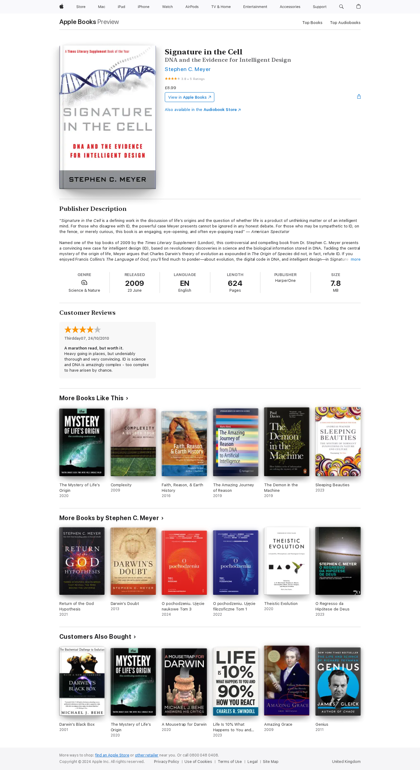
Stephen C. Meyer (188, 69)
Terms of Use (230, 762)
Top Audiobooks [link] (345, 22)
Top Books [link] (312, 22)
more (356, 259)
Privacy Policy (166, 762)
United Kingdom (346, 762)
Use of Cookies (198, 762)
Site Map (270, 762)
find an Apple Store (112, 755)
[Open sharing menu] (359, 97)
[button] (341, 7)
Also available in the (201, 109)
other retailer (146, 755)
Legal (252, 762)
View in (187, 97)
